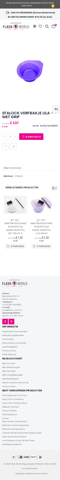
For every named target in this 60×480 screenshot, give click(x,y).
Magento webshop (25, 473)
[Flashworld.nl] (16, 26)
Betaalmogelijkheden (13, 335)
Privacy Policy (9, 350)
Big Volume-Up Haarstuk (14, 421)
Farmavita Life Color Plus (14, 395)
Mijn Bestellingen (10, 378)
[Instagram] (11, 321)
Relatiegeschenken (12, 444)
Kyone (5, 418)
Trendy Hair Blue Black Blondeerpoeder (22, 432)
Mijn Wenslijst (8, 371)
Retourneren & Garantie (14, 343)
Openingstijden (10, 346)
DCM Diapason (9, 414)
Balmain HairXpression (13, 429)
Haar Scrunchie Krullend (14, 436)
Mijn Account (8, 363)
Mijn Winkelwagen (11, 367)
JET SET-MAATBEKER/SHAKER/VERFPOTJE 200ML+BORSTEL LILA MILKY (42, 226)
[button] (40, 26)
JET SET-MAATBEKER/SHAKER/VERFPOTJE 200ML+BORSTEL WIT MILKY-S (15, 226)
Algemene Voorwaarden (15, 331)
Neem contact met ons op (15, 382)
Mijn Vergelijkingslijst (12, 374)
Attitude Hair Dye (10, 406)
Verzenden (8, 339)
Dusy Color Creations (12, 399)
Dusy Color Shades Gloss (14, 403)
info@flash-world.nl (12, 310)
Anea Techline (9, 410)
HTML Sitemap (9, 354)
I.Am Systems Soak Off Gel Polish (18, 440)
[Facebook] (5, 321)
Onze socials (8, 386)
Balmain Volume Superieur (15, 425)
